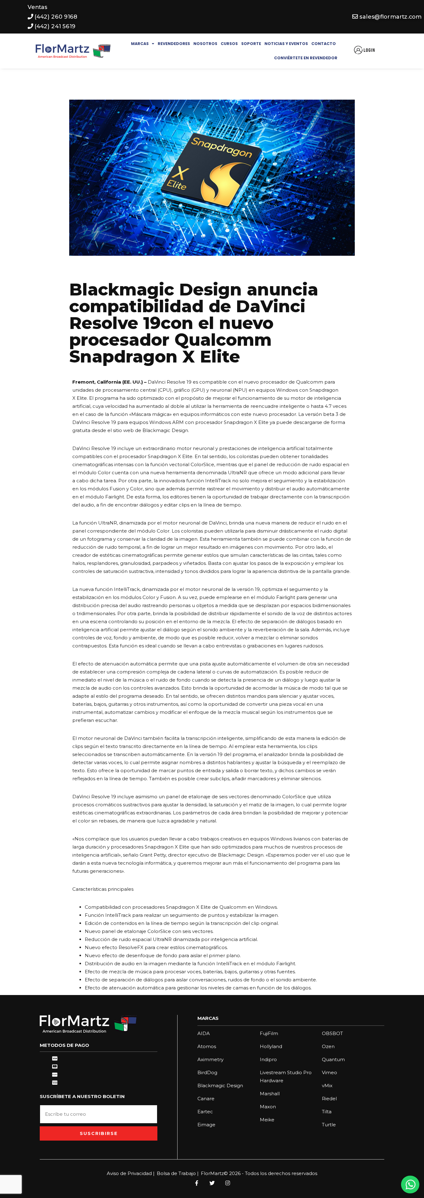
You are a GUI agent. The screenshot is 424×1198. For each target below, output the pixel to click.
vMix (327, 1085)
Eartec (205, 1112)
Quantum (333, 1059)
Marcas (140, 43)
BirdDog (207, 1072)
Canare (205, 1098)
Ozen (328, 1046)
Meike (267, 1120)
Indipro (268, 1059)
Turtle (329, 1125)
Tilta (327, 1112)
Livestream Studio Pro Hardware (286, 1076)
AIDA (203, 1033)
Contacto (323, 43)
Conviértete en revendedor (305, 58)
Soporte (251, 43)
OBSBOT (332, 1033)
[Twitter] (212, 1183)
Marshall (270, 1094)
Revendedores (174, 43)
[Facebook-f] (196, 1183)
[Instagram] (227, 1183)
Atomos (206, 1046)
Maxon (268, 1107)
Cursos (229, 43)
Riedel (329, 1098)
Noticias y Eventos (286, 43)
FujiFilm (269, 1033)
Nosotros (205, 43)
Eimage (206, 1125)
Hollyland (271, 1046)
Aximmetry (210, 1059)
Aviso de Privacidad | (131, 1173)
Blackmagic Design (220, 1085)
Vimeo (329, 1072)
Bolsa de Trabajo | (178, 1173)
